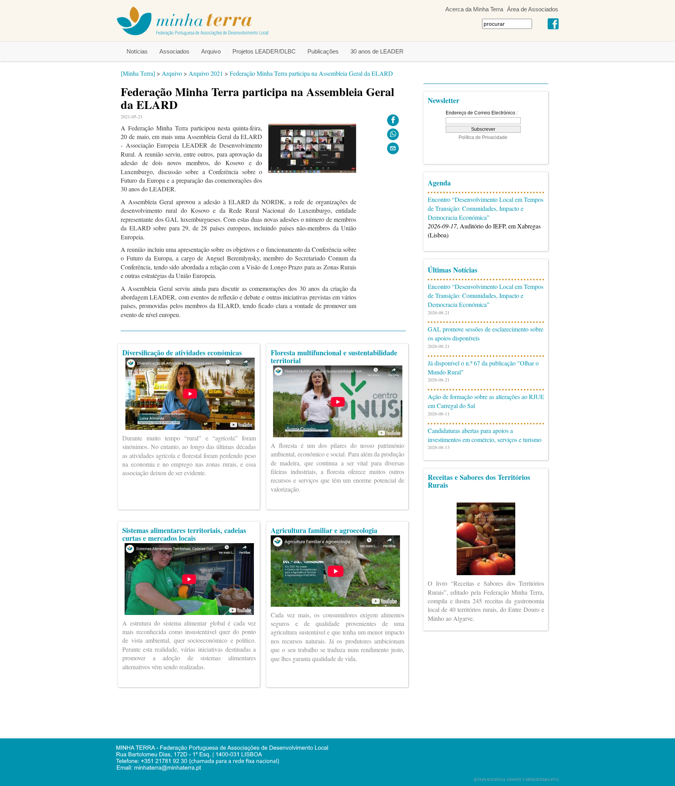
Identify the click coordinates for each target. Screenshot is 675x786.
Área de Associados (532, 9)
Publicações (323, 51)
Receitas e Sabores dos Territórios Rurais (479, 481)
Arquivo (211, 51)
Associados (174, 51)
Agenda (439, 183)
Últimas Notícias (452, 270)
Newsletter (443, 100)
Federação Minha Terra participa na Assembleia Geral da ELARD (311, 73)
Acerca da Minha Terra (474, 9)
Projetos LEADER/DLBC (264, 51)
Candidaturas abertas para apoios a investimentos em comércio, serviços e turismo (484, 435)
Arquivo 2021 (206, 73)
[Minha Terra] (138, 73)
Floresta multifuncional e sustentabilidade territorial (334, 356)
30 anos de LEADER (377, 51)
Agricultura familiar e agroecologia (324, 530)
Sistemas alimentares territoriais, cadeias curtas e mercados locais (184, 534)
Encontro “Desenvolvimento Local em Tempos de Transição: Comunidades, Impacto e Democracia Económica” (485, 208)
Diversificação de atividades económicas (182, 353)
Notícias (137, 51)
